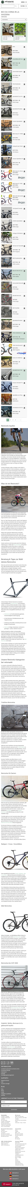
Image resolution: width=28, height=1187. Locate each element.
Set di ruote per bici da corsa (20, 1143)
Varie (16, 1158)
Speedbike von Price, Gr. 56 (19, 395)
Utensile (16, 1160)
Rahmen (6, 627)
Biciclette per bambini (5, 1133)
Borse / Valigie (18, 1157)
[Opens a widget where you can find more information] (7, 1184)
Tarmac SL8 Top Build (18, 245)
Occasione (3, 1132)
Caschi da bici (18, 1162)
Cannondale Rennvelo (18, 283)
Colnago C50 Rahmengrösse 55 (20, 233)
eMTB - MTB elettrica (5, 1145)
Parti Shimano (18, 1156)
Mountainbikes (17, 544)
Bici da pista (17, 1138)
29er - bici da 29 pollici (5, 1126)
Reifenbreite (7, 614)
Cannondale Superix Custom (19, 71)
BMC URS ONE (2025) (18, 196)
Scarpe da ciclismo (19, 1163)
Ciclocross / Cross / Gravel (20, 1122)
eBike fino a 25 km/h (5, 1142)
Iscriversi (14, 1109)
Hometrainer (17, 1161)
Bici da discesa (4, 1120)
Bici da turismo (4, 1131)
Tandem (16, 1131)
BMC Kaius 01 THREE (18, 133)
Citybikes (9, 810)
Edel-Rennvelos (17, 937)
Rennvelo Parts (11, 1047)
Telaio (16, 1121)
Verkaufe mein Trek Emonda (19, 146)
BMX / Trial (17, 1132)
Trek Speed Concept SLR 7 (19, 208)
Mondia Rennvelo (17, 295)
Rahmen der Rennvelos (6, 822)
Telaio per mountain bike (6, 1125)
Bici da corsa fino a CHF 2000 (21, 1117)
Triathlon (17, 1118)
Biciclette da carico (5, 1136)
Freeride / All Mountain (5, 1121)
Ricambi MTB (17, 1150)
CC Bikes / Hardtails (5, 1116)
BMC (14, 46)
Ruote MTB (17, 1142)
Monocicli (17, 1137)
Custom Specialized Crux (19, 121)
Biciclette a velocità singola (6, 1135)
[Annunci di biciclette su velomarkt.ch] (7, 2)
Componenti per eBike (19, 1165)
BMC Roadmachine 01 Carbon (20, 258)
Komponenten (14, 603)
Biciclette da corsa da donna (20, 1120)
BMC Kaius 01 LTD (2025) (19, 171)
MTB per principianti (5, 1122)
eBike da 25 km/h (4, 1143)
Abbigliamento (18, 1152)
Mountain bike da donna (5, 1123)
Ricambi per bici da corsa (20, 1151)
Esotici (16, 1130)
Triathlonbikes (21, 747)
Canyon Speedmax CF (18, 158)
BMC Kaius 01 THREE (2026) (20, 183)
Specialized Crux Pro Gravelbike (20, 96)
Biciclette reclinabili (19, 1133)
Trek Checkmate (16, 84)
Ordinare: (4, 17)
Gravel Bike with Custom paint (9, 36)
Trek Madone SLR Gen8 (18, 407)
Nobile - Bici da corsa (19, 1116)
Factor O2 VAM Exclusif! (18, 357)
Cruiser (16, 1136)
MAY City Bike (16, 308)
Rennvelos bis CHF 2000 (17, 1007)
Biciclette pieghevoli (19, 1135)
